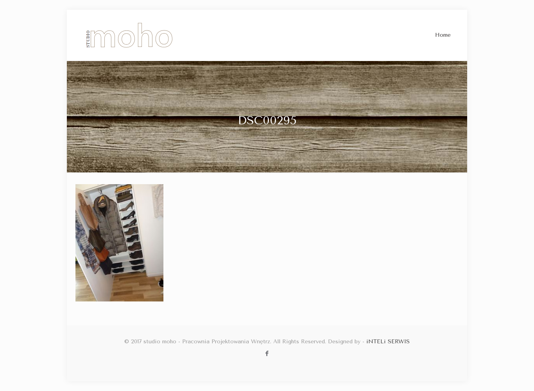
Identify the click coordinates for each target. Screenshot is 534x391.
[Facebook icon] (267, 353)
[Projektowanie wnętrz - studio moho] (129, 35)
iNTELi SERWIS (388, 341)
